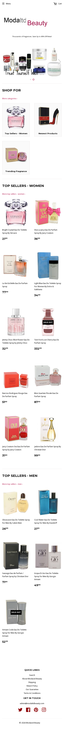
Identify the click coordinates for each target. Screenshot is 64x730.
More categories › (9, 98)
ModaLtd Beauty (33, 723)
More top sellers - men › (12, 484)
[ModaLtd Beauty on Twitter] (20, 711)
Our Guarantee (32, 689)
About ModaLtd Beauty (32, 679)
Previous (4, 62)
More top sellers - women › (13, 194)
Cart (60, 4)
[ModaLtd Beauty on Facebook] (28, 711)
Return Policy (32, 686)
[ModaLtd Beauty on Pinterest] (36, 711)
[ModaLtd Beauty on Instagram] (44, 711)
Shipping (32, 682)
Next (60, 62)
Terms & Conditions (32, 693)
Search (32, 675)
